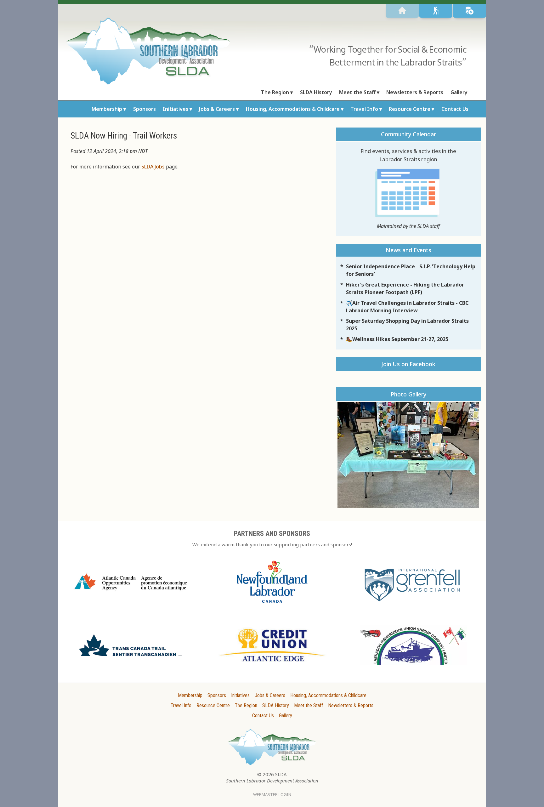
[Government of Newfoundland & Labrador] (272, 606)
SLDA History (316, 92)
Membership (107, 108)
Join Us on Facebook (408, 364)
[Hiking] (435, 11)
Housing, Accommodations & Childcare (293, 108)
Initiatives (175, 108)
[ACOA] (131, 592)
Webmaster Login (272, 794)
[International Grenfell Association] (413, 603)
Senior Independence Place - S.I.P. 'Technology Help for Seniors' (410, 270)
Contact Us (454, 108)
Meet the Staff (357, 92)
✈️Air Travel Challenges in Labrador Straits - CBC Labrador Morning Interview (407, 306)
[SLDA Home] (402, 11)
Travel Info (364, 108)
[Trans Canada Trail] (131, 658)
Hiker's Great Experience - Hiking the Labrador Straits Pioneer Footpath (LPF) (405, 288)
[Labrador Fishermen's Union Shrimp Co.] (413, 668)
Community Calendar (408, 134)
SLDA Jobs (153, 166)
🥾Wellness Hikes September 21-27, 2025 (397, 339)
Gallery (459, 92)
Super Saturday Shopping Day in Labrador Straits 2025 (407, 324)
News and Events (408, 250)
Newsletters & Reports (414, 92)
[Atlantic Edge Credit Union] (272, 664)
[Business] (469, 11)
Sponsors (144, 108)
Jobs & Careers (217, 108)
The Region (275, 92)
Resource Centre (409, 108)
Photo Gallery (408, 394)
